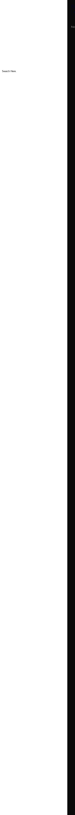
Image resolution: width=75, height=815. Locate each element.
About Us (13, 20)
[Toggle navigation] (5, 9)
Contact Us (15, 40)
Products (13, 25)
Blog (9, 30)
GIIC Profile (14, 35)
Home (10, 15)
